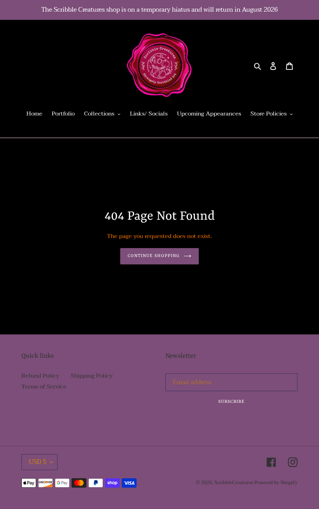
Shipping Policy (91, 376)
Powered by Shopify (276, 482)
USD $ (37, 462)
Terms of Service (44, 386)
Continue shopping (154, 256)
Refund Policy (40, 376)
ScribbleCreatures (233, 482)
